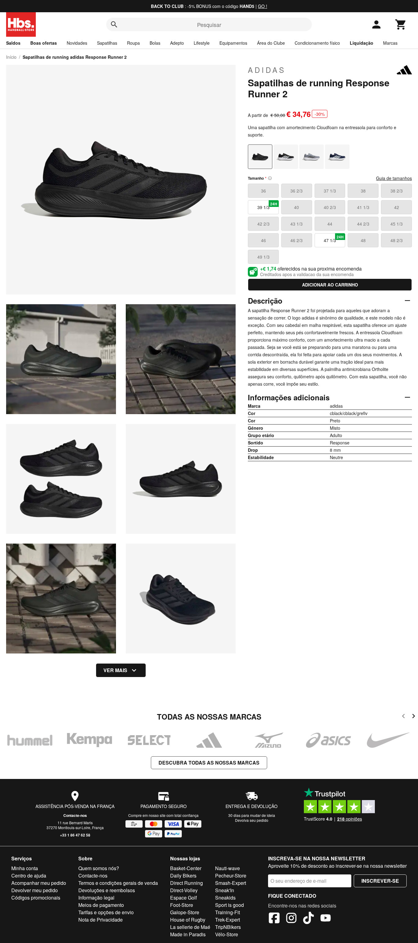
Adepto (177, 43)
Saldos (13, 43)
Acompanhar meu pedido (38, 882)
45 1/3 (396, 224)
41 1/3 (363, 207)
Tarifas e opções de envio (106, 912)
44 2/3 (363, 224)
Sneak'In (224, 890)
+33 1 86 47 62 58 (75, 835)
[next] (413, 717)
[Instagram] (291, 919)
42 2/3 (263, 224)
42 (396, 207)
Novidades (77, 43)
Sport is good (229, 904)
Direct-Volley (184, 890)
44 (329, 224)
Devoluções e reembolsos (106, 890)
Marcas (390, 43)
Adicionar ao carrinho (330, 285)
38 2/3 (396, 191)
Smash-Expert (230, 882)
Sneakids (225, 897)
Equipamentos (233, 43)
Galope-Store (184, 912)
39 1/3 (267, 205)
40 (296, 207)
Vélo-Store (226, 934)
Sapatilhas (107, 43)
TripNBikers (228, 926)
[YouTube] (325, 919)
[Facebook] (274, 919)
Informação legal (96, 897)
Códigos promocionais (35, 897)
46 (263, 240)
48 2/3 (396, 240)
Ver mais (115, 670)
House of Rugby (187, 919)
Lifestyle (202, 43)
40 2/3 (330, 207)
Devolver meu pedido (34, 890)
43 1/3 (296, 224)
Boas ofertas (43, 43)
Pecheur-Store (230, 875)
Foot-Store (181, 904)
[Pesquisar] (114, 24)
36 (263, 191)
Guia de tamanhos (394, 178)
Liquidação (361, 43)
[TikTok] (308, 919)
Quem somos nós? (98, 868)
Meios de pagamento (101, 904)
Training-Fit (227, 912)
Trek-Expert (227, 919)
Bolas (155, 43)
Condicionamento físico (317, 43)
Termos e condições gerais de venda (118, 882)
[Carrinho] (401, 24)
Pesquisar (209, 24)
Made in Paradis (188, 934)
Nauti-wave (227, 868)
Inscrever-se (380, 880)
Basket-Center (185, 868)
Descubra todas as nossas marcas (209, 762)
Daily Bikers (183, 875)
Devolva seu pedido (251, 820)
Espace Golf (183, 897)
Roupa (133, 43)
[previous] (403, 717)
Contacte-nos (75, 815)
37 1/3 (330, 191)
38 (363, 191)
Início (11, 57)
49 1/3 (263, 257)
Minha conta (24, 868)
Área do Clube (271, 43)
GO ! (262, 6)
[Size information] (270, 178)
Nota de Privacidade (100, 919)
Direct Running (186, 882)
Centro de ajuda (28, 875)
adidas (267, 70)
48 (363, 240)
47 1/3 (334, 238)
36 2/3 (296, 191)
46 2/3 (296, 240)
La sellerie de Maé (190, 926)
